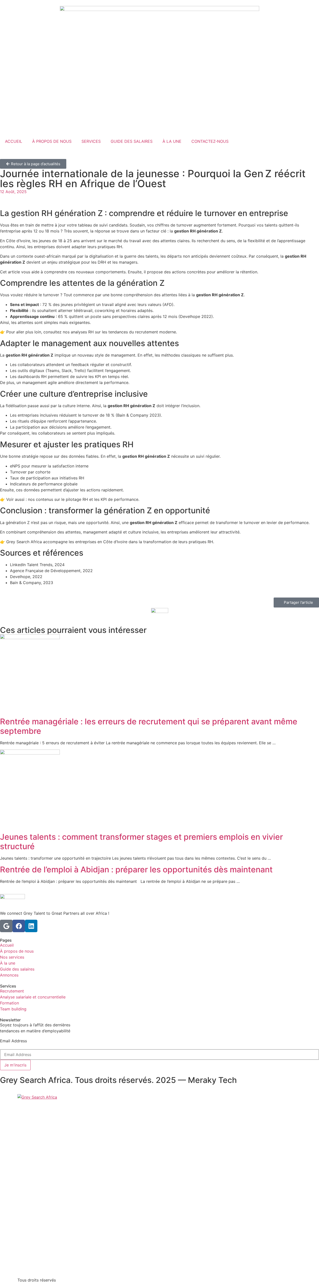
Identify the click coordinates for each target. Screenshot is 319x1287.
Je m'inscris (15, 1064)
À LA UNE (171, 141)
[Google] (6, 926)
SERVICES (91, 141)
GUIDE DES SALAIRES (132, 141)
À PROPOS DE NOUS (52, 141)
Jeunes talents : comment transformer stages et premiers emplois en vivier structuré (141, 841)
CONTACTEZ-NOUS (210, 141)
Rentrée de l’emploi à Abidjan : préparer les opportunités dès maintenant (136, 869)
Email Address (13, 1041)
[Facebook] (18, 926)
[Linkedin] (31, 926)
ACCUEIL (13, 141)
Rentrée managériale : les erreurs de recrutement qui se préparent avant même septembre (148, 726)
